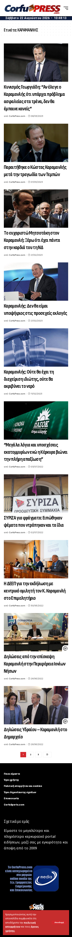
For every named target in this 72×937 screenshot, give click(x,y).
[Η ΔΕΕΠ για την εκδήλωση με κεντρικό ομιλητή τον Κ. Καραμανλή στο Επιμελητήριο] (36, 559)
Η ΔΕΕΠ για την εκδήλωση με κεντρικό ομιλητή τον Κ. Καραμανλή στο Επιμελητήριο (35, 591)
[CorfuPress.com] (32, 8)
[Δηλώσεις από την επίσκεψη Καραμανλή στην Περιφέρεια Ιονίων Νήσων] (36, 632)
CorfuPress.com (17, 116)
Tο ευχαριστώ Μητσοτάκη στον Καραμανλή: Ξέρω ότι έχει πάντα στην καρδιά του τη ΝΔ (32, 240)
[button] (59, 922)
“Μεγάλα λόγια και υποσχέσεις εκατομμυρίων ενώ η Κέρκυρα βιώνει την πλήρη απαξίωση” (36, 452)
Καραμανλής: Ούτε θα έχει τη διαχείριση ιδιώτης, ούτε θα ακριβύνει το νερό (29, 379)
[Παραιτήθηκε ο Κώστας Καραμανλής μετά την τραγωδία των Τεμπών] (36, 143)
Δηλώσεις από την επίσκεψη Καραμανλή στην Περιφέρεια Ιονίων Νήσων (34, 664)
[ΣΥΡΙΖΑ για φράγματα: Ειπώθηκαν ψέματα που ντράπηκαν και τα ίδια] (36, 493)
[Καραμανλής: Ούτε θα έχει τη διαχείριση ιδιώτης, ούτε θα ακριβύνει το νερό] (36, 347)
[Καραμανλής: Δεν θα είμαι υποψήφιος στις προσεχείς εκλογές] (36, 281)
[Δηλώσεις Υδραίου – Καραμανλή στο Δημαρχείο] (36, 705)
